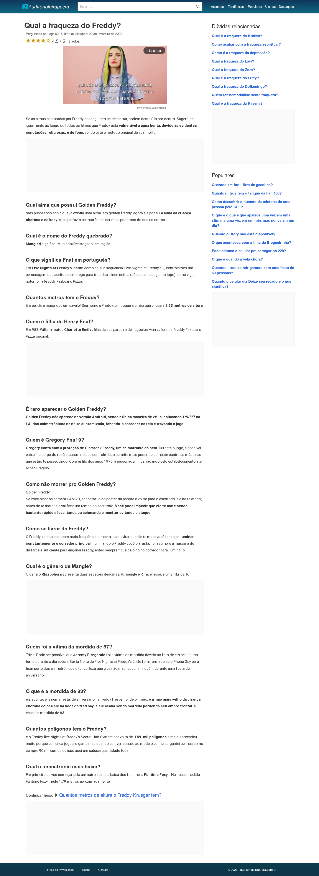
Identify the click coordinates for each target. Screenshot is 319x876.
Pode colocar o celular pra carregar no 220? (249, 250)
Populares (255, 6)
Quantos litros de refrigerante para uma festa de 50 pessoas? (253, 270)
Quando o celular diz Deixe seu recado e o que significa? (251, 284)
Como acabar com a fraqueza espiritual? (246, 44)
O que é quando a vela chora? (237, 259)
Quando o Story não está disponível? (243, 233)
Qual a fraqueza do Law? (233, 61)
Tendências (236, 6)
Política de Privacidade (59, 870)
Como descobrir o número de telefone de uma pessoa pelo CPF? (251, 204)
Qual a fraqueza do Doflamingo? (239, 86)
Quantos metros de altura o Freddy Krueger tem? (110, 794)
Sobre (86, 870)
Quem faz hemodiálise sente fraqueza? (245, 94)
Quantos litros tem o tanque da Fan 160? (247, 193)
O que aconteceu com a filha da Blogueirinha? (251, 242)
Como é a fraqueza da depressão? (241, 52)
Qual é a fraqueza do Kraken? (237, 35)
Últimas (270, 6)
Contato (103, 870)
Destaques (286, 6)
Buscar (198, 6)
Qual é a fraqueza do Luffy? (235, 77)
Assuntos (217, 6)
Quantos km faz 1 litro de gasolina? (242, 184)
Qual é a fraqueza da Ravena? (237, 103)
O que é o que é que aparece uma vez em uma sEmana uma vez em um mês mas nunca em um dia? (253, 220)
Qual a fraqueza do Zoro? (233, 69)
